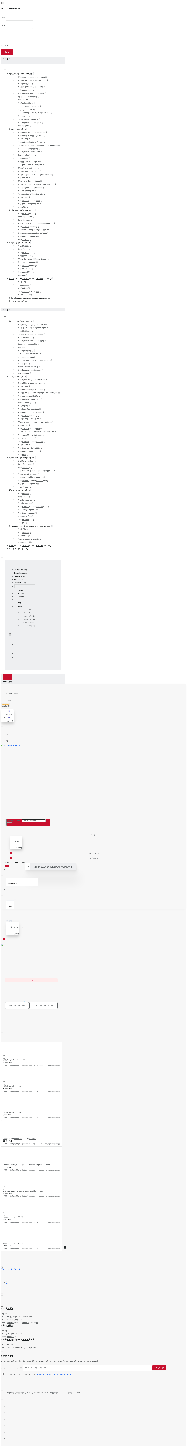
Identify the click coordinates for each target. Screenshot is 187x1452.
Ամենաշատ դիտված (16, 1037)
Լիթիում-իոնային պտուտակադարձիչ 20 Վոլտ (23, 1191)
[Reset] (7, 677)
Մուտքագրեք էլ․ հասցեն (11, 1368)
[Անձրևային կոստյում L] (8, 1106)
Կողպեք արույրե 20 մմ (13, 1217)
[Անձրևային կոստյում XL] (8, 1080)
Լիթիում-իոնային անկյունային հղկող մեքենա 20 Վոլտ (26, 1165)
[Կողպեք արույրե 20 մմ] (8, 1211)
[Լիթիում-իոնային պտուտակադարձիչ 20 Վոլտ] (8, 1185)
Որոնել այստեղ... (14, 821)
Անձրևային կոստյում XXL (14, 1060)
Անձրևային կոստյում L (13, 1112)
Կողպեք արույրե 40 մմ (13, 1243)
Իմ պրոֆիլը (7, 1325)
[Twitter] (15, 653)
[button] (10, 713)
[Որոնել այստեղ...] (6, 822)
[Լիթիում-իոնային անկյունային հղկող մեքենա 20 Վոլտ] (8, 1158)
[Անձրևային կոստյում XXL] (8, 1053)
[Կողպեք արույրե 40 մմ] (8, 1237)
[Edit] (5, 69)
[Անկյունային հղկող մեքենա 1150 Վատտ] (8, 1132)
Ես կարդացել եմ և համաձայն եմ (37, 1374)
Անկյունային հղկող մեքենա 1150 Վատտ (20, 1138)
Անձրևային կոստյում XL (13, 1086)
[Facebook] (15, 644)
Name (3, 17)
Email (3, 26)
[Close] (4, 62)
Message (4, 45)
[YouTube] (15, 662)
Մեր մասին (7, 1308)
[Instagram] (15, 649)
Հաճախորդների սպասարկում (17, 1339)
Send (7, 52)
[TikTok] (15, 657)
